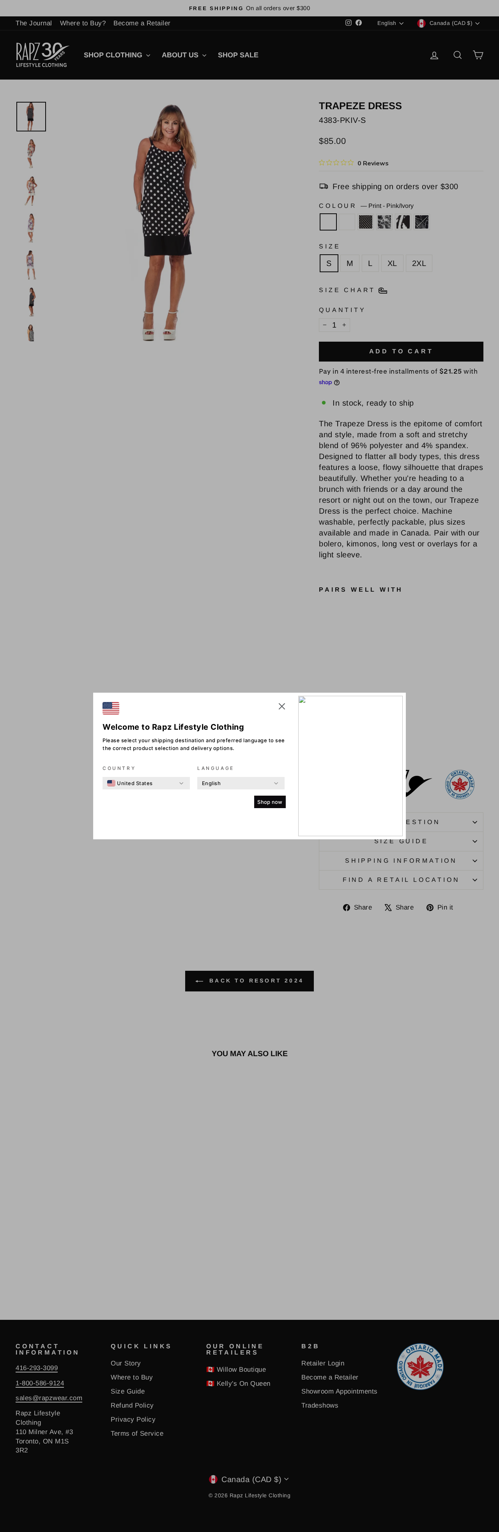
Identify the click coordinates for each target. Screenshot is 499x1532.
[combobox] (130, 783)
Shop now (270, 802)
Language (215, 768)
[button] (282, 707)
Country (119, 768)
